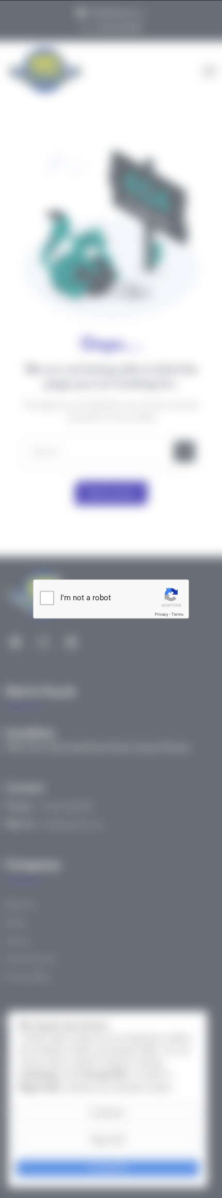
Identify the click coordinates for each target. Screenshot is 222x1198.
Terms (177, 614)
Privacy (161, 614)
